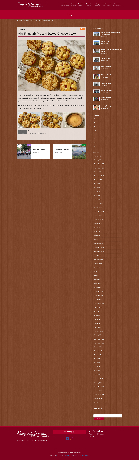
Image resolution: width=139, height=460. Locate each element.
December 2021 (99, 339)
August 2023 (98, 263)
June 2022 (97, 315)
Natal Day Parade (39, 149)
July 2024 (97, 227)
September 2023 (99, 259)
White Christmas (106, 90)
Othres (96, 147)
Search (99, 419)
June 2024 (97, 231)
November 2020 (99, 387)
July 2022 (97, 311)
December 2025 (99, 164)
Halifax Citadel (105, 58)
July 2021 (97, 359)
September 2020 (99, 394)
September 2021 (99, 351)
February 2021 (98, 379)
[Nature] (79, 151)
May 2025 (97, 192)
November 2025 (99, 168)
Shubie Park (105, 41)
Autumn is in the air (62, 149)
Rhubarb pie (43, 133)
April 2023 (97, 279)
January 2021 (98, 383)
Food (82, 29)
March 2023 (97, 283)
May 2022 (97, 319)
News (95, 143)
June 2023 (97, 271)
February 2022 (98, 331)
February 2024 (98, 243)
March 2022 (97, 327)
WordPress (59, 455)
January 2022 (98, 335)
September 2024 (99, 219)
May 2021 (97, 367)
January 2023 (98, 287)
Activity (96, 119)
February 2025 (98, 203)
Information (97, 131)
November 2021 (99, 343)
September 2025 (99, 176)
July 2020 (97, 402)
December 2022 (99, 291)
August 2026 (98, 156)
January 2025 (98, 207)
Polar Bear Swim (106, 66)
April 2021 (97, 371)
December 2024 (99, 212)
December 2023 (99, 247)
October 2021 (98, 347)
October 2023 (98, 255)
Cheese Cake (33, 133)
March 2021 (97, 375)
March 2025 (97, 200)
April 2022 (97, 323)
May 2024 (97, 235)
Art (95, 123)
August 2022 (98, 307)
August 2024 (98, 223)
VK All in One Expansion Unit (82, 455)
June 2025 (97, 188)
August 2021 (98, 355)
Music (96, 135)
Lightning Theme (68, 455)
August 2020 (98, 398)
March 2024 (97, 239)
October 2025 (98, 172)
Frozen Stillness (106, 83)
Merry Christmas (106, 97)
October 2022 (98, 299)
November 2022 (99, 295)
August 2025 (98, 180)
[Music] (24, 151)
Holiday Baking (106, 106)
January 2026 (98, 160)
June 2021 (97, 363)
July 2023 (97, 267)
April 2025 (97, 196)
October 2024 (98, 215)
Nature (96, 139)
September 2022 (99, 303)
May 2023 (97, 275)
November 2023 (99, 251)
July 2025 (97, 184)
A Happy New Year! (107, 75)
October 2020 (98, 390)
